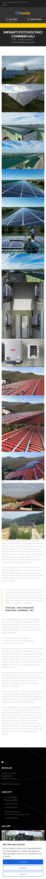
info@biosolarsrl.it (11, 21)
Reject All (23, 874)
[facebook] (9, 5)
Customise (23, 868)
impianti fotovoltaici (25, 40)
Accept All (23, 862)
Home (14, 40)
